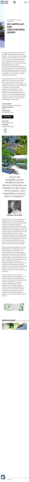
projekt (9, 479)
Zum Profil (7, 117)
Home (3, 479)
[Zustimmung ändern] (3, 477)
